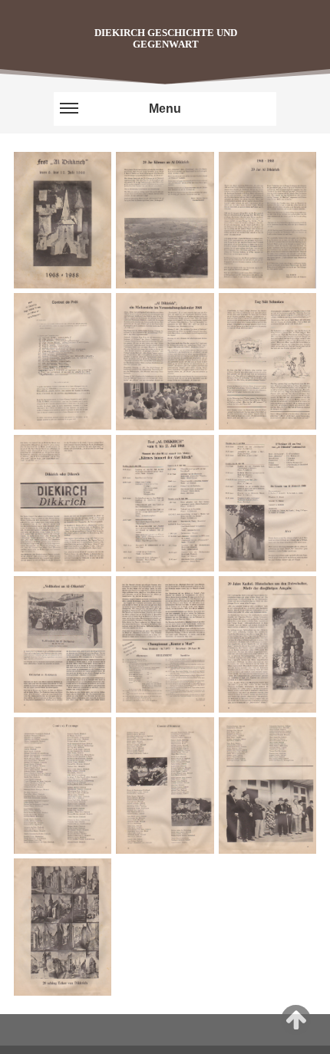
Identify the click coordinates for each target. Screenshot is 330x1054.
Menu (165, 108)
